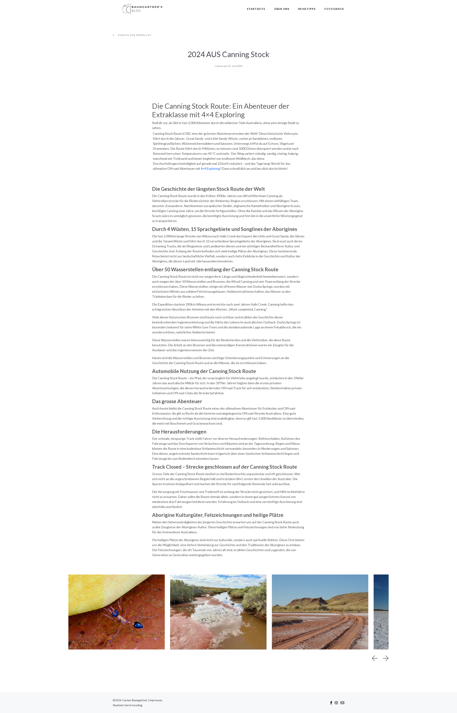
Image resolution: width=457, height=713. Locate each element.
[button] (375, 658)
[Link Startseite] (140, 9)
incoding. (137, 705)
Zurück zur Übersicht (135, 35)
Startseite (256, 8)
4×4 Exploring (210, 168)
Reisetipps (307, 8)
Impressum (155, 700)
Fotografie (334, 8)
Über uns (281, 8)
